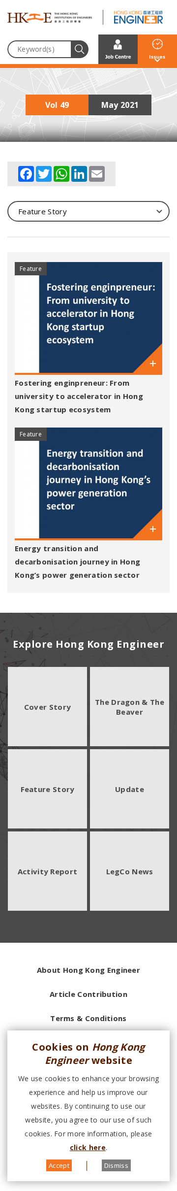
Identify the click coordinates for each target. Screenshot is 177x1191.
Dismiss (116, 1165)
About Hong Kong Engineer (88, 970)
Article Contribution (88, 994)
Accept (59, 1165)
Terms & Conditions (88, 1018)
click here (88, 1147)
